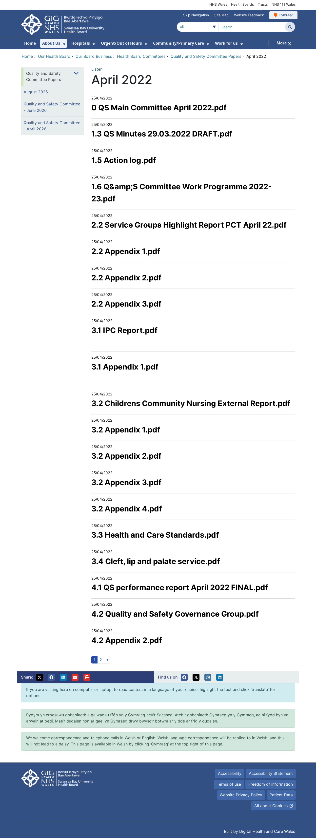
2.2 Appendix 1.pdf (125, 251)
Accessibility (229, 773)
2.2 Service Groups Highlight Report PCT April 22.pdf (189, 224)
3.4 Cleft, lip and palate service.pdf (155, 561)
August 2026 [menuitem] (36, 91)
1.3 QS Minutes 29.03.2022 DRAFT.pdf (161, 133)
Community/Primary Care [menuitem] (178, 43)
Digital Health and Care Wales (267, 831)
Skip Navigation (196, 15)
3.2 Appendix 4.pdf (126, 508)
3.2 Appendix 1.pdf (125, 429)
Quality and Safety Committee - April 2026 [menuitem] (52, 126)
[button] (39, 677)
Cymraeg (286, 15)
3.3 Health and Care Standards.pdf (155, 534)
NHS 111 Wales (284, 4)
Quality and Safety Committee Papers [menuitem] (43, 76)
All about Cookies (271, 805)
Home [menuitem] (30, 43)
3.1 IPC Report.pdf (124, 330)
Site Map (221, 15)
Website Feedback (249, 15)
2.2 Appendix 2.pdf (126, 277)
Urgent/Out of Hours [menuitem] (121, 43)
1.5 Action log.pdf (123, 160)
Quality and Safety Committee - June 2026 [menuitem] (52, 107)
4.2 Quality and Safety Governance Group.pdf (175, 613)
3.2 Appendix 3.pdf (126, 482)
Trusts (263, 4)
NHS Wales (218, 4)
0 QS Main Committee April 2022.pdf (159, 107)
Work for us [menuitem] (226, 43)
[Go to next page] (107, 659)
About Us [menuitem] (51, 43)
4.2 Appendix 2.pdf (126, 640)
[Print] (87, 677)
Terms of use (229, 784)
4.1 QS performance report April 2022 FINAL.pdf (179, 587)
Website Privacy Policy (241, 794)
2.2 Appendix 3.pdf (126, 303)
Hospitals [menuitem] (80, 43)
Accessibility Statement (271, 773)
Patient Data (281, 794)
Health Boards (242, 4)
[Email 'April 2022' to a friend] (75, 677)
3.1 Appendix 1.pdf (124, 366)
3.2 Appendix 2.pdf (126, 455)
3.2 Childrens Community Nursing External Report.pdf (190, 403)
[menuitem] (64, 44)
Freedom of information (270, 784)
